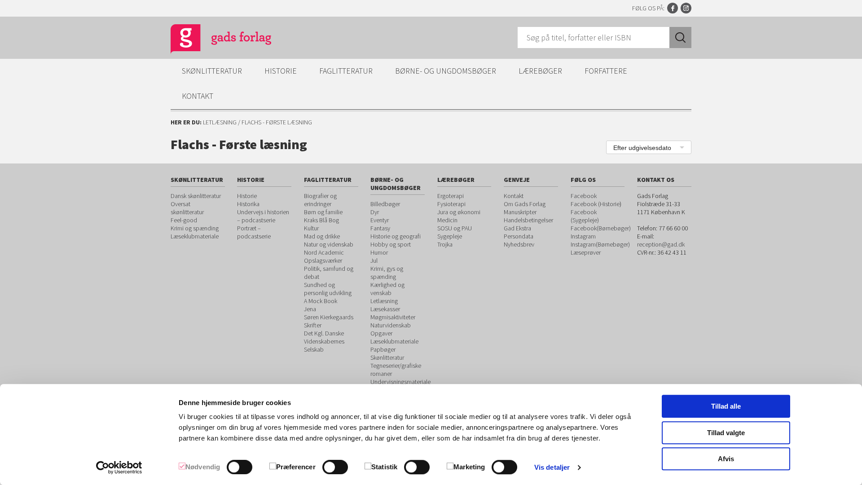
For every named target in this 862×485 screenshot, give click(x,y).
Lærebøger (540, 71)
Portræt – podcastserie (254, 232)
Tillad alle (726, 406)
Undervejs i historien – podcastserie (263, 216)
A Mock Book (320, 301)
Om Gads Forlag (524, 204)
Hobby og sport (390, 244)
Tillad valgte (726, 432)
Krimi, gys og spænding (386, 273)
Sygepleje (449, 236)
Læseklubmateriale (195, 236)
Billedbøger (385, 204)
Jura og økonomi (458, 212)
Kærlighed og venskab (387, 289)
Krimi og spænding (195, 228)
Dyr (374, 212)
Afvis (726, 459)
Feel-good (184, 220)
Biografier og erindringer (320, 200)
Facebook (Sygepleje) (585, 216)
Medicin (447, 220)
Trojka (445, 244)
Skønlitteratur (212, 71)
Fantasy (380, 228)
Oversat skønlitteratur (187, 208)
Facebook (672, 8)
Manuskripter (520, 212)
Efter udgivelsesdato (642, 147)
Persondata (518, 236)
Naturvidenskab (390, 325)
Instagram (686, 8)
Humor (379, 252)
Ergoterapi (450, 196)
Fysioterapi (451, 204)
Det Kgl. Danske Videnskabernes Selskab (324, 341)
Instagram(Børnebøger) (600, 244)
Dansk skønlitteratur (196, 196)
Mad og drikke (322, 236)
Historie (280, 71)
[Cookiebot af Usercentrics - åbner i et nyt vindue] (119, 467)
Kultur (311, 228)
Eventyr (379, 220)
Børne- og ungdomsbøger (445, 71)
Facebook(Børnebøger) (601, 228)
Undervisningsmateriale (400, 382)
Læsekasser (385, 309)
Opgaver (381, 333)
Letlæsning (220, 122)
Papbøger (383, 349)
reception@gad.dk (661, 244)
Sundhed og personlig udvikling (328, 289)
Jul (374, 260)
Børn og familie (323, 212)
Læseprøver (586, 252)
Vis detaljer (552, 467)
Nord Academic (324, 252)
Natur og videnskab (328, 244)
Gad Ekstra (517, 228)
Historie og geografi (395, 236)
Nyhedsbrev (519, 244)
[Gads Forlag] (211, 40)
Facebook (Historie (595, 204)
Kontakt (197, 96)
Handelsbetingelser (528, 220)
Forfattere (606, 71)
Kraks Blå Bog (321, 220)
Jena (310, 309)
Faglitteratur (346, 71)
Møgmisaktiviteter (392, 317)
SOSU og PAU (454, 228)
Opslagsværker (323, 260)
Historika (248, 204)
